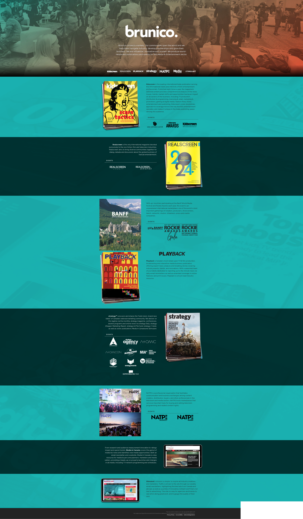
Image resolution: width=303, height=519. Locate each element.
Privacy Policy (170, 514)
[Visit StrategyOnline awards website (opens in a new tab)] (131, 367)
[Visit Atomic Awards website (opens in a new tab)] (148, 346)
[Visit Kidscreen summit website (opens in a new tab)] (190, 129)
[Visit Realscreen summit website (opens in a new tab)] (118, 172)
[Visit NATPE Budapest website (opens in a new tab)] (159, 420)
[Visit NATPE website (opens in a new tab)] (120, 436)
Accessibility (179, 514)
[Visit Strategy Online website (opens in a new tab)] (183, 363)
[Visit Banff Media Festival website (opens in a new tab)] (120, 250)
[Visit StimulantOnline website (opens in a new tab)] (120, 503)
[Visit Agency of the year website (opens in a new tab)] (113, 346)
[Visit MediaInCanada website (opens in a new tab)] (183, 469)
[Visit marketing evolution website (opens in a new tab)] (113, 367)
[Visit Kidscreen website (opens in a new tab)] (120, 131)
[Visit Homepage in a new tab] (172, 258)
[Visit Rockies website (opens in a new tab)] (172, 240)
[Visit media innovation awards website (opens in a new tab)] (148, 356)
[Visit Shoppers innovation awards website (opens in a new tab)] (148, 363)
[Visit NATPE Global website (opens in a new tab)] (185, 420)
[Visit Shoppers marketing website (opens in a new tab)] (131, 377)
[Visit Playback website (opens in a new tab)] (120, 304)
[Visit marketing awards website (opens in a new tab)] (131, 356)
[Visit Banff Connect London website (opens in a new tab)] (190, 235)
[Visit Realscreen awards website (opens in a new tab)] (144, 172)
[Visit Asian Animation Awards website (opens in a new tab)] (155, 129)
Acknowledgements (189, 514)
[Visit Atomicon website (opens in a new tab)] (113, 356)
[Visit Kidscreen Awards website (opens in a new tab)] (172, 129)
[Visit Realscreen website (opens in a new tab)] (183, 191)
